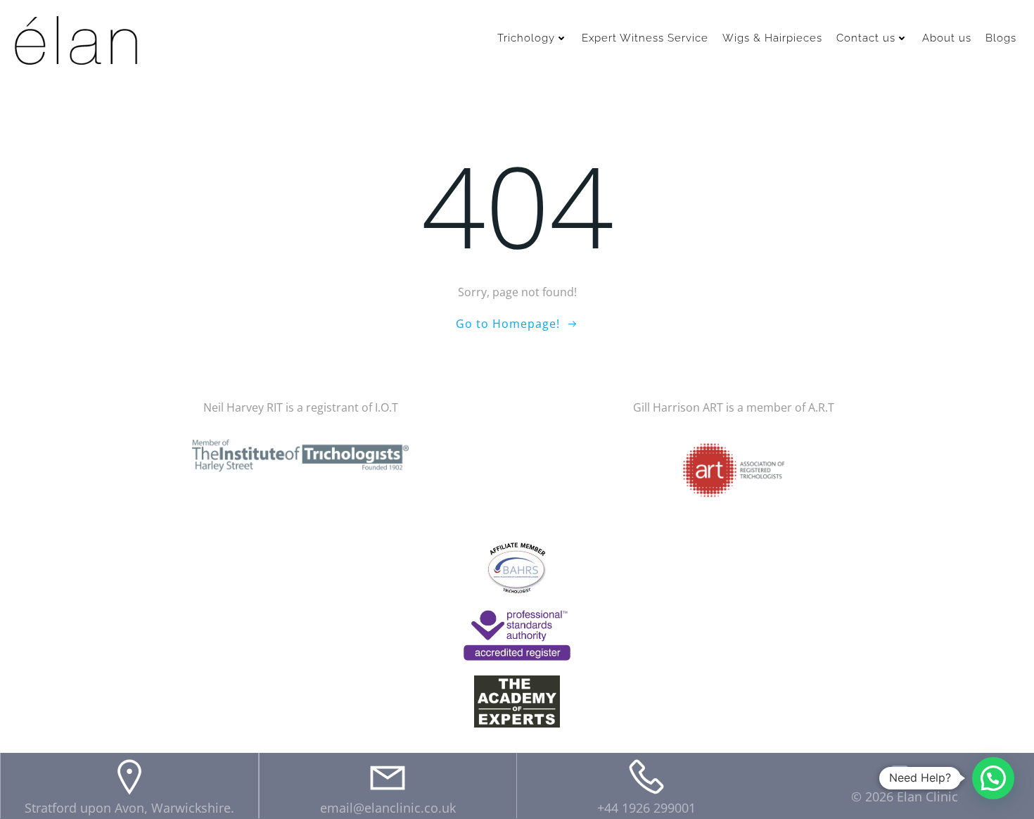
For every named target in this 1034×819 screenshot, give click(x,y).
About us (946, 38)
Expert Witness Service (645, 38)
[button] (993, 778)
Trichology (526, 38)
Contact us (865, 38)
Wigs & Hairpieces (772, 38)
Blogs (1000, 38)
